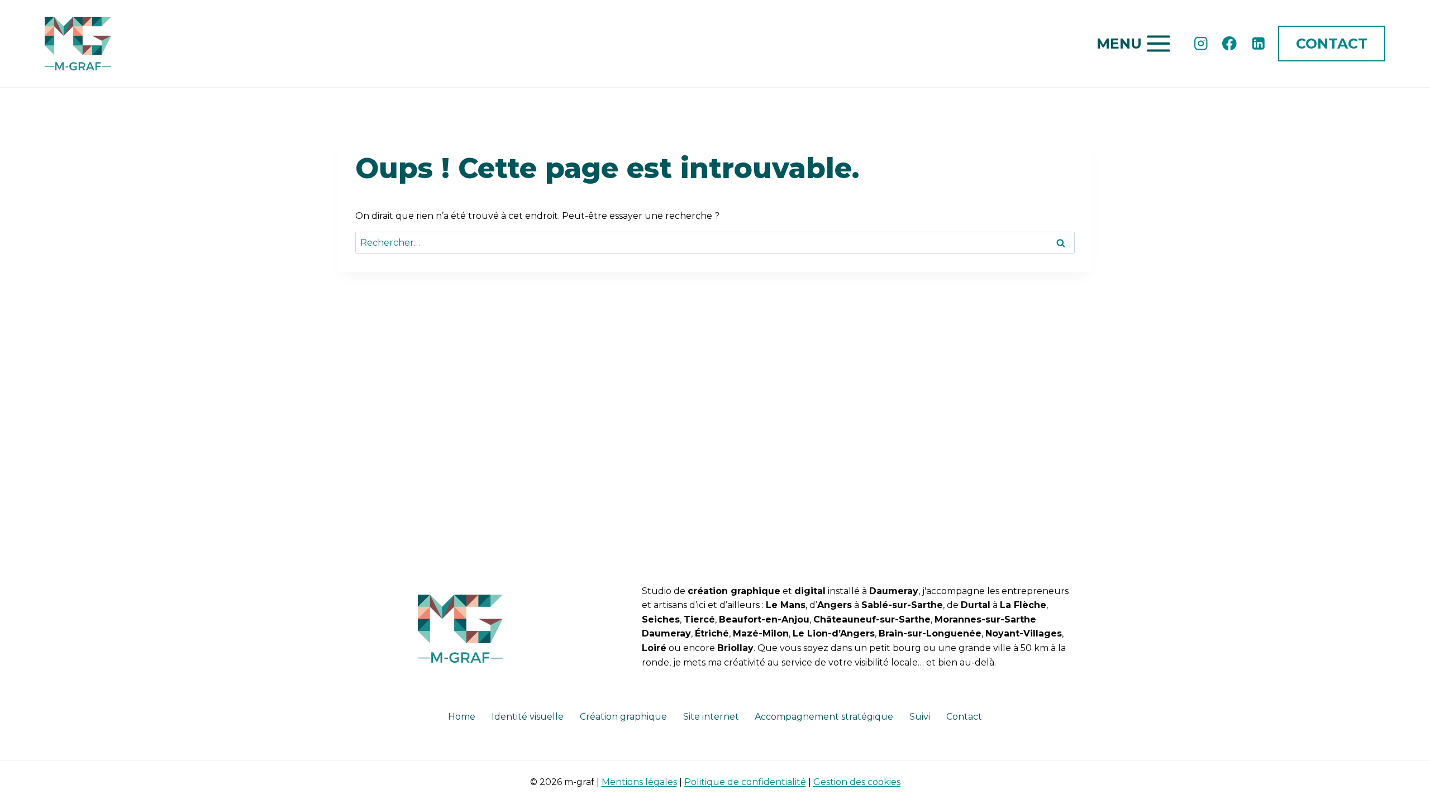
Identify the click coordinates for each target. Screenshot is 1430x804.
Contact (964, 716)
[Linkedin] (1258, 43)
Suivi (919, 716)
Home (461, 716)
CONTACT (1331, 43)
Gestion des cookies (856, 782)
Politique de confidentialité (745, 782)
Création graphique (623, 716)
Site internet (711, 716)
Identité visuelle (528, 716)
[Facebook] (1230, 43)
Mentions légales (639, 782)
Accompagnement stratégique (824, 716)
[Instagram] (1200, 43)
